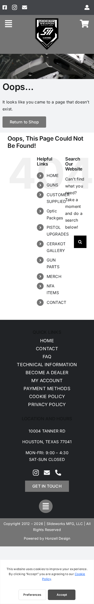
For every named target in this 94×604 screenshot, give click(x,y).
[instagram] (14, 7)
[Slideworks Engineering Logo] (46, 19)
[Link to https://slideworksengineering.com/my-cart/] (84, 24)
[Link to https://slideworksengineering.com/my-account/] (86, 7)
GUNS (52, 184)
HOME (53, 175)
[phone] (58, 473)
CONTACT (56, 302)
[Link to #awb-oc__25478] (8, 24)
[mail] (24, 7)
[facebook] (5, 7)
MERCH (54, 276)
